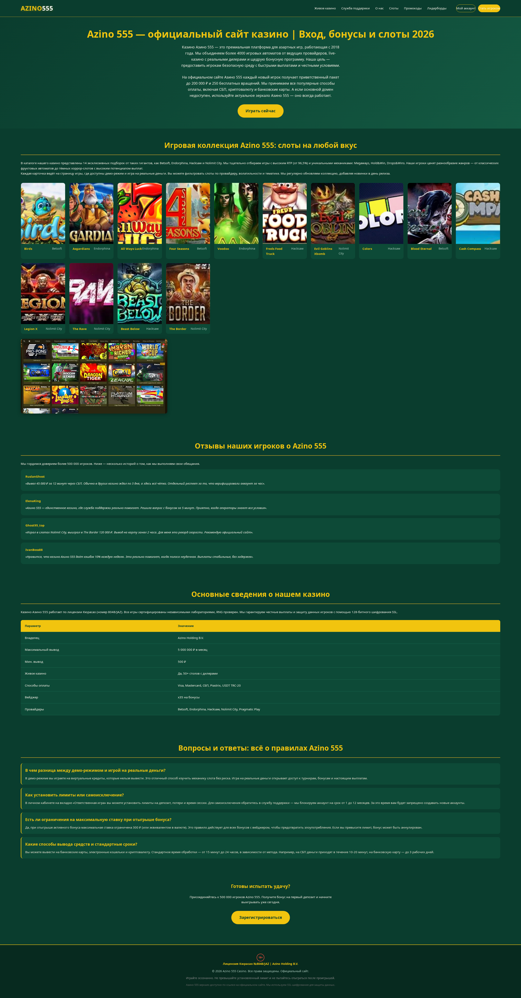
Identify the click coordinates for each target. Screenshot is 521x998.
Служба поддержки (355, 8)
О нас (379, 8)
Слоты (393, 8)
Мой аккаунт (465, 8)
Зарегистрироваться (260, 917)
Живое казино (325, 8)
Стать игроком (489, 8)
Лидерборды (437, 8)
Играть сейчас (260, 111)
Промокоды (413, 8)
